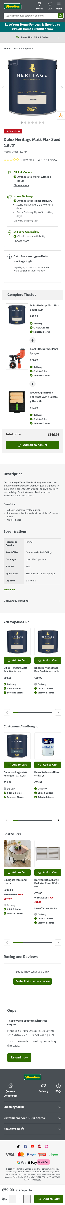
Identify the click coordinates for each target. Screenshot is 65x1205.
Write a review (47, 160)
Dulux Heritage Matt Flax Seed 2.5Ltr (44, 307)
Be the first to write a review (33, 981)
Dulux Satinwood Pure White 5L (47, 774)
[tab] (22, 122)
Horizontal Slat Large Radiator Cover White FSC (46, 883)
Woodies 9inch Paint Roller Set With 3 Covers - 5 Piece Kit (44, 397)
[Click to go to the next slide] (58, 712)
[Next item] (58, 37)
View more (9, 589)
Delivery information (26, 221)
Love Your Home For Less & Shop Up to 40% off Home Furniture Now (32, 27)
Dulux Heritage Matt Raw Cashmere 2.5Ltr (46, 670)
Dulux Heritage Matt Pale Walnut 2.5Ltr (15, 670)
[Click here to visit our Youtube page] (32, 1146)
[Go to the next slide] (62, 87)
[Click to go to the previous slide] (7, 712)
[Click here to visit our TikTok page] (18, 1146)
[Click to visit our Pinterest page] (39, 1146)
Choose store (21, 185)
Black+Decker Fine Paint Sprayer (44, 351)
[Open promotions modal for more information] (9, 256)
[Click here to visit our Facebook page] (25, 1146)
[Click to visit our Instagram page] (46, 1146)
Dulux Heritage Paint (23, 48)
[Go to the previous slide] (3, 87)
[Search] (60, 16)
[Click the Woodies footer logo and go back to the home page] (32, 1077)
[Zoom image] (61, 115)
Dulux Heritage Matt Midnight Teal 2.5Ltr (15, 774)
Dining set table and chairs (15, 882)
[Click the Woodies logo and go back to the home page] (13, 6)
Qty (4, 1199)
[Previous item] (6, 37)
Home (7, 48)
